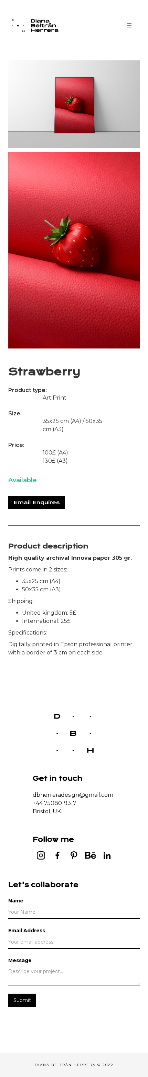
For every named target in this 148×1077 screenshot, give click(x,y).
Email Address (26, 930)
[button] (129, 25)
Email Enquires (36, 502)
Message (20, 960)
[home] (39, 25)
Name (15, 901)
